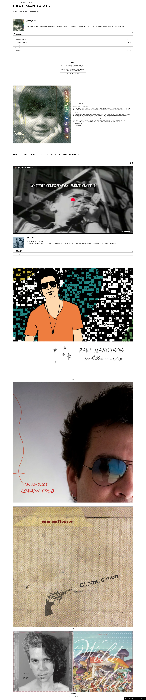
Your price (129, 36)
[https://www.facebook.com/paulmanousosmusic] (130, 163)
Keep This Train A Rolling (73, 73)
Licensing (23, 2)
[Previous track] (130, 32)
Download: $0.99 (31, 241)
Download (30, 24)
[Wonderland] (18, 25)
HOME (14, 2)
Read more (121, 26)
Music (28, 2)
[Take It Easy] (18, 242)
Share (38, 24)
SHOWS (32, 2)
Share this (73, 76)
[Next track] (132, 32)
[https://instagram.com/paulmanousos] (132, 163)
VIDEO (18, 2)
